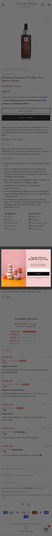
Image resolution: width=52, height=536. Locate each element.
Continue (38, 273)
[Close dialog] (49, 251)
